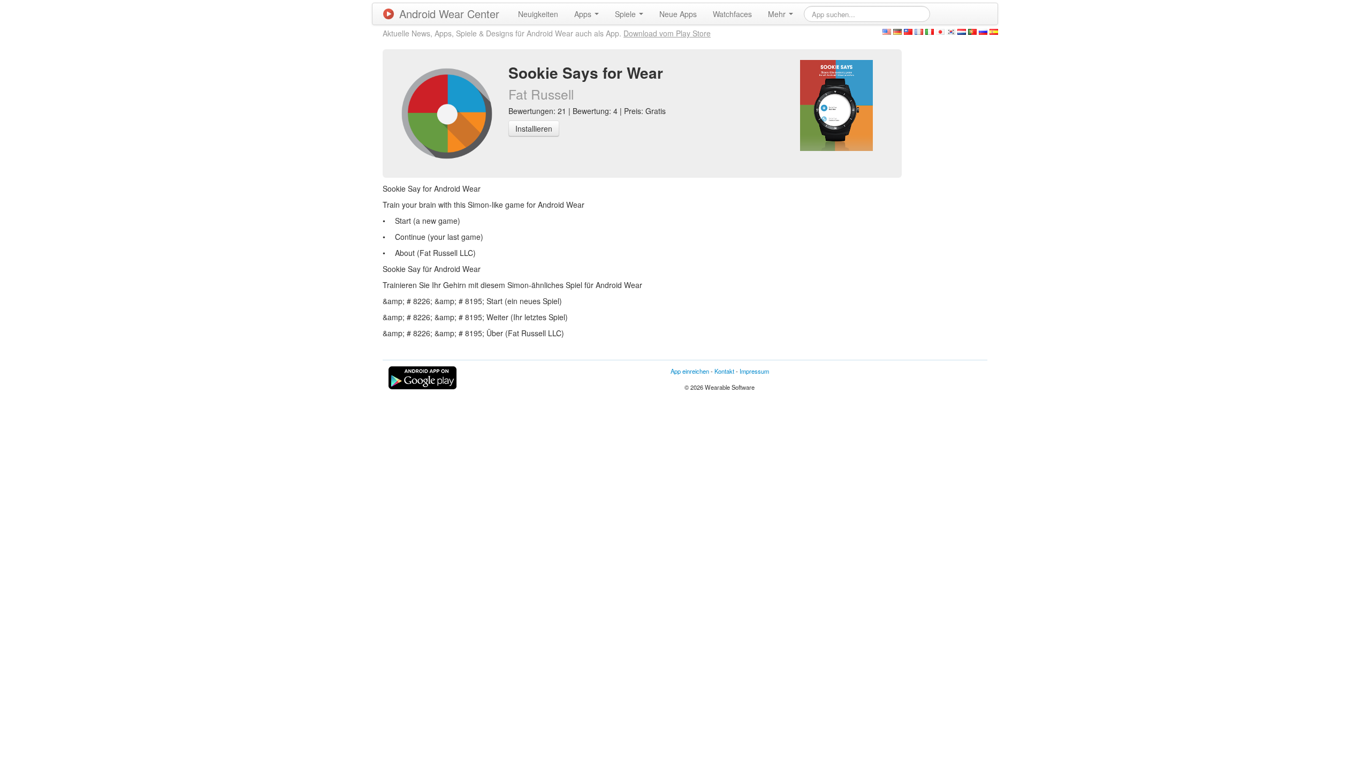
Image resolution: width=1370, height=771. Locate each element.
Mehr (778, 14)
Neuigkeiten (538, 14)
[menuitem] (538, 14)
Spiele (626, 14)
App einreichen (690, 371)
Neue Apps (678, 14)
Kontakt (724, 371)
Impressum (754, 371)
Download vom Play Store (667, 33)
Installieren (533, 128)
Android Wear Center (449, 13)
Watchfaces (732, 14)
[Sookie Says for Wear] (836, 104)
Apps (583, 14)
